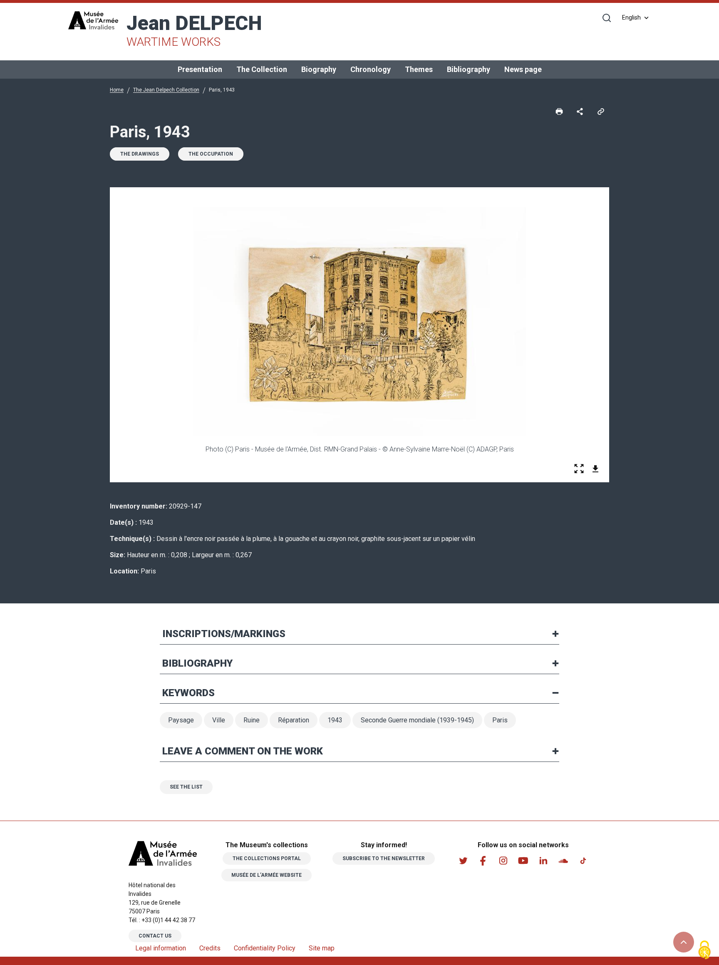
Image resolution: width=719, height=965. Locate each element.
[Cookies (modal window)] (704, 950)
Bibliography (468, 69)
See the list (186, 787)
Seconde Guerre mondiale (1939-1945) (417, 720)
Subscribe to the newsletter (383, 858)
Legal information (160, 948)
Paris (500, 720)
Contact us (155, 936)
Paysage (181, 720)
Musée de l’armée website (266, 875)
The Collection (261, 69)
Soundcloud (562, 860)
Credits (210, 948)
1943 (334, 720)
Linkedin (543, 860)
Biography (318, 69)
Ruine (251, 720)
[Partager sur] (580, 111)
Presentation (200, 69)
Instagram (503, 860)
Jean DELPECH (194, 30)
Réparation (293, 720)
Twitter (463, 860)
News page (523, 69)
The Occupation (210, 154)
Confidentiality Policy (264, 948)
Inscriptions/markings (223, 634)
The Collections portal (267, 858)
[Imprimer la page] (559, 111)
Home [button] (117, 90)
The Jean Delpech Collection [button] (166, 90)
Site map (322, 948)
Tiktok (582, 860)
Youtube (523, 860)
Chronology (370, 69)
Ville (218, 720)
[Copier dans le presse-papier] (601, 111)
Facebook (483, 860)
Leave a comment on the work (242, 751)
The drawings (139, 154)
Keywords (188, 693)
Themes (419, 69)
